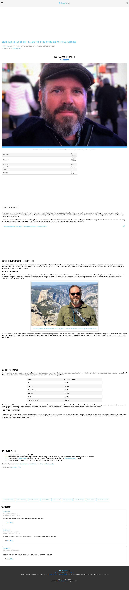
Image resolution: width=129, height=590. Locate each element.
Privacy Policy (63, 574)
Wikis (41, 464)
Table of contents (9, 207)
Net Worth (9, 46)
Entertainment (24, 464)
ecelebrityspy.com (62, 581)
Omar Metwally (79, 500)
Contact (72, 573)
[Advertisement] (64, 21)
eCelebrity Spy (49, 464)
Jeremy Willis (45, 500)
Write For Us (64, 573)
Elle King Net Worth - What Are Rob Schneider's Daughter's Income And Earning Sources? (29, 537)
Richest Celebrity (8, 500)
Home (3, 46)
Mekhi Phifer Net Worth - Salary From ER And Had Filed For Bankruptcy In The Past (27, 555)
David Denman (21, 500)
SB (4, 48)
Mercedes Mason (70, 458)
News (17, 464)
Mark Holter (56, 500)
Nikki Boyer (22, 458)
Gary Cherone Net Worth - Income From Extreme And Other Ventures (23, 518)
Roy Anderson (34, 500)
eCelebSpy (10, 522)
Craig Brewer (67, 500)
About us (57, 573)
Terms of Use (52, 574)
